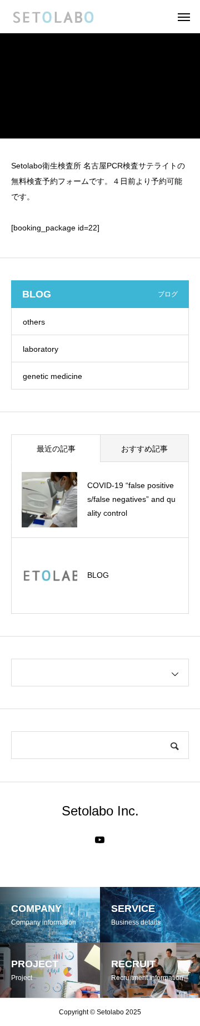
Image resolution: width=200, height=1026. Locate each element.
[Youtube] (100, 839)
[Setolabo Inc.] (53, 16)
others (34, 321)
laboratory (40, 349)
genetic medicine (52, 376)
